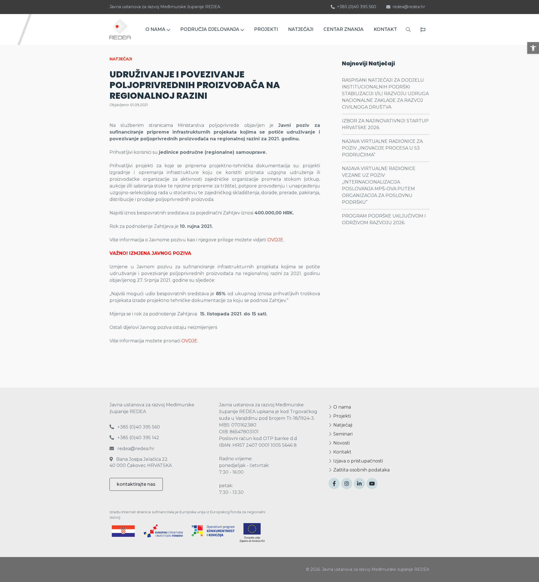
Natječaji (342, 425)
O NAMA (155, 29)
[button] (533, 48)
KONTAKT (385, 29)
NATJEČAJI (300, 29)
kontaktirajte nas (136, 484)
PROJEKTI (266, 29)
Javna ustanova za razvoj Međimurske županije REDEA (164, 6)
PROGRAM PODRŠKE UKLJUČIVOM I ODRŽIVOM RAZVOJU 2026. (384, 219)
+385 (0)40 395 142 (137, 437)
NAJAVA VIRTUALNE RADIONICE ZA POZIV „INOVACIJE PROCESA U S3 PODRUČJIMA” (382, 148)
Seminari (342, 434)
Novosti (341, 443)
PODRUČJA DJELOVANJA (209, 29)
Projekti (341, 416)
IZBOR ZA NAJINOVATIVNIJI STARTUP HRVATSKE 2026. (385, 124)
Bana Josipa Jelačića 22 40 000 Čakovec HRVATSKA (140, 462)
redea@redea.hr (408, 6)
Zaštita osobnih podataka (361, 470)
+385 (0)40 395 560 (356, 6)
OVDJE (275, 239)
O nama (341, 407)
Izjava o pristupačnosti (357, 461)
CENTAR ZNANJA (343, 29)
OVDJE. (189, 340)
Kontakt (341, 452)
